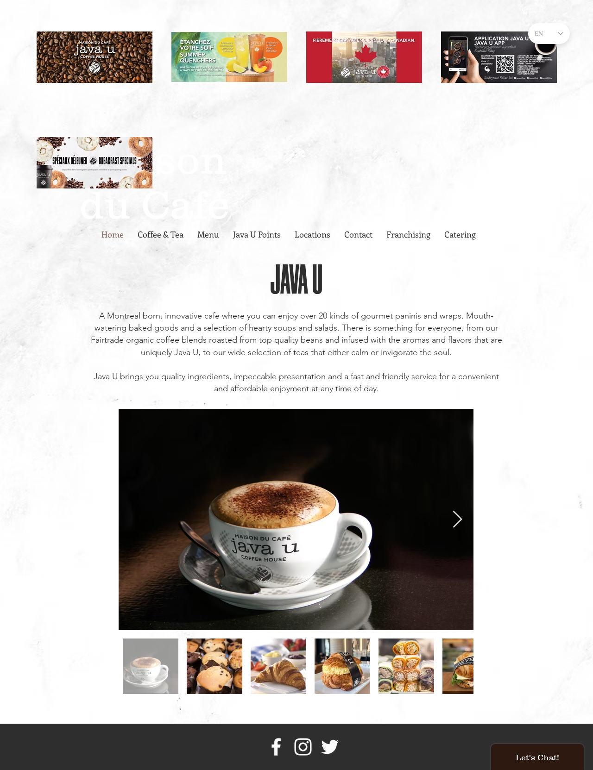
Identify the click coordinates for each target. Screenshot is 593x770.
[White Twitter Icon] (329, 746)
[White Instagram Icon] (303, 746)
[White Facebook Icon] (276, 746)
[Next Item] (457, 520)
